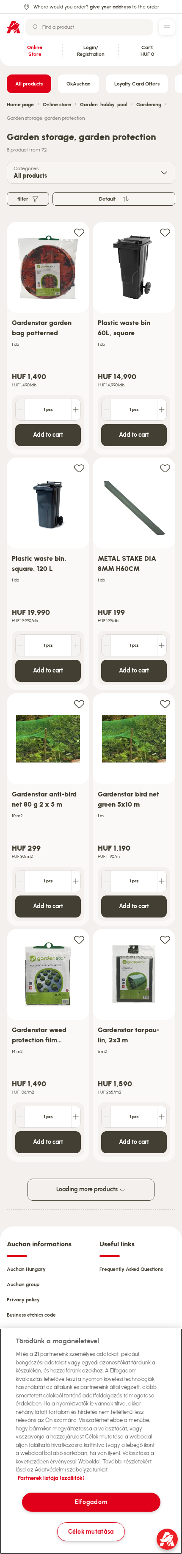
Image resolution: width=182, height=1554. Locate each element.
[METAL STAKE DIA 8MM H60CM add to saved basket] (165, 468)
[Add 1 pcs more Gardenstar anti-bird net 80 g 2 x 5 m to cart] (75, 881)
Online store (57, 104)
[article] (48, 338)
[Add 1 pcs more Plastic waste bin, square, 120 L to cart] (75, 645)
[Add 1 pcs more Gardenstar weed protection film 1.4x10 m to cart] (75, 1116)
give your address (110, 7)
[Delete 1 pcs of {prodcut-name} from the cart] (20, 409)
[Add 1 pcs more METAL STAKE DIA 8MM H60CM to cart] (161, 645)
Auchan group (23, 1284)
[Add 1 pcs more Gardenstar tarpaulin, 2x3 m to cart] (161, 1116)
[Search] (35, 27)
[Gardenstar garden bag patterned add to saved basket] (79, 232)
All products (29, 84)
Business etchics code (31, 1315)
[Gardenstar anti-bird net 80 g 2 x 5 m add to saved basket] (79, 703)
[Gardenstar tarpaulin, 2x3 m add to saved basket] (165, 939)
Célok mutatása (91, 1531)
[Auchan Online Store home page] (13, 27)
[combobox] (89, 27)
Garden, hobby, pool (103, 104)
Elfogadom (91, 1502)
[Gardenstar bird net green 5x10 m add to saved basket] (165, 703)
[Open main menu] (166, 27)
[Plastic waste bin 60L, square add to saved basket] (165, 232)
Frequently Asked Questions (131, 1269)
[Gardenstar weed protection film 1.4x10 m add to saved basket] (79, 939)
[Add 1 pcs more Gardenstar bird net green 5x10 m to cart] (161, 881)
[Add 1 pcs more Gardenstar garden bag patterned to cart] (75, 409)
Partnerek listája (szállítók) (51, 1478)
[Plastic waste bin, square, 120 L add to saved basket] (79, 468)
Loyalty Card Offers (137, 84)
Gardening (148, 104)
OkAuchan (78, 84)
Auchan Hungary (26, 1269)
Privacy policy (23, 1300)
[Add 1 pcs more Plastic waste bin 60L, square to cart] (161, 409)
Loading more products (87, 1189)
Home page (20, 104)
